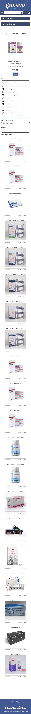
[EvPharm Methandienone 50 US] (15, 474)
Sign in (21, 1)
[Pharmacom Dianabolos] (15, 203)
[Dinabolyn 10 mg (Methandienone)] (15, 556)
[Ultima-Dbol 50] (15, 176)
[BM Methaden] (15, 610)
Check (15, 74)
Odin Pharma (18, 83)
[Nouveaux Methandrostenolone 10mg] (15, 583)
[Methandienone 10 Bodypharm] (15, 529)
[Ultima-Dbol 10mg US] (15, 420)
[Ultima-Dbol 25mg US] (15, 393)
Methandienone (21, 86)
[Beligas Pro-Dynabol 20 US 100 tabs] (15, 312)
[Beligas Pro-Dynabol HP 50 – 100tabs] (15, 284)
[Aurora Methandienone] (15, 637)
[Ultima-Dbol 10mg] (15, 149)
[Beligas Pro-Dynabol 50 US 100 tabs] (15, 339)
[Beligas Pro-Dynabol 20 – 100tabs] (15, 257)
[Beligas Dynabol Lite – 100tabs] (15, 230)
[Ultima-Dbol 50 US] (15, 366)
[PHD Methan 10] (15, 664)
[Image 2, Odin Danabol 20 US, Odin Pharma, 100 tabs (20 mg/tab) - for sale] (15, 59)
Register (28, 1)
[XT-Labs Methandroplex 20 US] (15, 502)
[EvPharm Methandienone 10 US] (15, 447)
